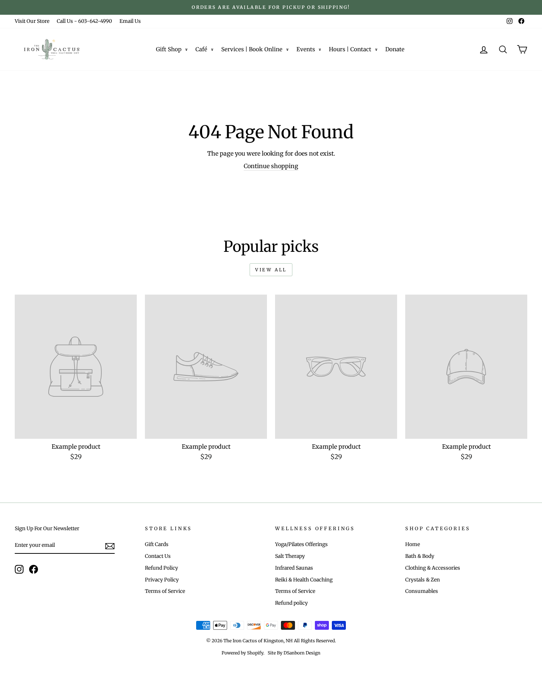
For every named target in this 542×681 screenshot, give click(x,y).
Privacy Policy (162, 580)
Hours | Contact (350, 49)
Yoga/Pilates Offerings (301, 544)
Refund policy (291, 603)
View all (271, 269)
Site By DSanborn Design (294, 653)
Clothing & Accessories (432, 568)
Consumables (421, 591)
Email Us (130, 21)
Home (412, 544)
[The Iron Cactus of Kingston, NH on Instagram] (19, 569)
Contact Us (158, 556)
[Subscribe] (110, 546)
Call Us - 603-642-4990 (84, 21)
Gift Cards (156, 544)
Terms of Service (165, 591)
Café (201, 49)
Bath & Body (419, 556)
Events (305, 49)
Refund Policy (161, 568)
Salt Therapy (290, 556)
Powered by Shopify (242, 653)
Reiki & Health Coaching (304, 580)
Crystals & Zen (422, 580)
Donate (394, 49)
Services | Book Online (251, 49)
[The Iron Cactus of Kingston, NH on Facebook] (33, 569)
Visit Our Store (32, 21)
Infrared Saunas (294, 568)
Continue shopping (271, 166)
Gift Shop (168, 49)
